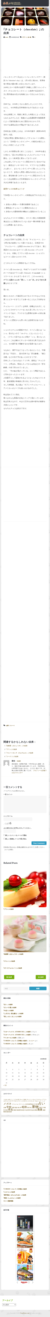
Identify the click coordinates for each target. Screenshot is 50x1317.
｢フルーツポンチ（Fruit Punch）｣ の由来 (19, 753)
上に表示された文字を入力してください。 (17, 828)
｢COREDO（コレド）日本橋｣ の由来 (15, 1041)
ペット (43, 1101)
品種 (4, 1107)
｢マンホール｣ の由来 (9, 1038)
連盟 (44, 1110)
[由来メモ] (12, 4)
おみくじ (10, 1099)
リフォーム (15, 1104)
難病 (7, 1111)
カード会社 (23, 1099)
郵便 (4, 1111)
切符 (36, 1104)
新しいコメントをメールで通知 (16, 835)
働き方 (33, 1104)
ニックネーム (8, 816)
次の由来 (41, 977)
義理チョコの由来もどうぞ (13, 189)
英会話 (32, 1110)
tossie (6, 37)
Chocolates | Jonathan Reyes (41, 24)
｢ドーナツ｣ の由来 (12, 756)
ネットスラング (29, 1101)
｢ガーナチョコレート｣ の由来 (12, 968)
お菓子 (7, 725)
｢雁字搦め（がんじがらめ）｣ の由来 (14, 1195)
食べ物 (29, 37)
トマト (19, 1101)
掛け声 (20, 1107)
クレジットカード (32, 1099)
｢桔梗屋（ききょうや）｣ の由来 (16, 746)
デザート (24, 37)
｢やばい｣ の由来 (8, 1010)
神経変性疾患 (20, 1110)
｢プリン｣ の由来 (11, 749)
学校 (9, 1107)
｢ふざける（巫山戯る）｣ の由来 (13, 1013)
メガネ (7, 1103)
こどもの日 (16, 1099)
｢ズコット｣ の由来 (9, 961)
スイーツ (12, 725)
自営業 (28, 1110)
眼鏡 (14, 1110)
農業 (39, 1109)
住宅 (26, 1104)
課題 (35, 1110)
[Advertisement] (25, 57)
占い (41, 1103)
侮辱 (29, 1104)
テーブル (14, 1101)
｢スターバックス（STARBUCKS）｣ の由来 (17, 1032)
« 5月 (5, 1085)
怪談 (16, 1107)
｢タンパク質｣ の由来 (9, 1007)
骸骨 (10, 1111)
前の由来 (9, 977)
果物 (35, 1107)
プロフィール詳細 (39, 770)
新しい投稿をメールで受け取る (16, 839)
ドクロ (23, 1101)
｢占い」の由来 (8, 1004)
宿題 (13, 1107)
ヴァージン (22, 1104)
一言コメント (8, 794)
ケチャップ (40, 1099)
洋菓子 (41, 1107)
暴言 (28, 1107)
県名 (10, 1109)
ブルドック (38, 1101)
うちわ (5, 1099)
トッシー (31, 1041)
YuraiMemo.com (24, 1313)
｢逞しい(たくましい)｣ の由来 (12, 1016)
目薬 (6, 1110)
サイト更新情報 (8, 1201)
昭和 (24, 1107)
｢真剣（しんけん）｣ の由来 (12, 1198)
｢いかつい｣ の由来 (9, 1192)
